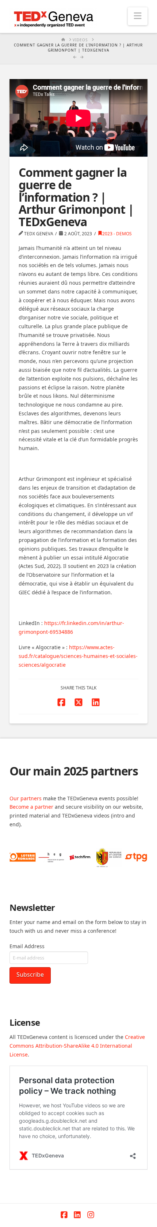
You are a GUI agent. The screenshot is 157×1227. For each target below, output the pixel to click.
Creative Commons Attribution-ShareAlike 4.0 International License (77, 1045)
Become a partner (31, 806)
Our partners (25, 798)
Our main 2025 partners (73, 771)
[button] (138, 16)
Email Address (27, 946)
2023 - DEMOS (117, 234)
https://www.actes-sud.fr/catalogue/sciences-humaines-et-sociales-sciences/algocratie (78, 656)
